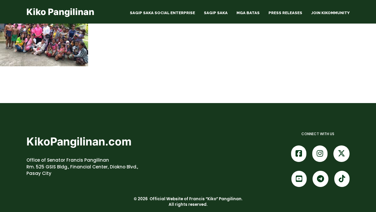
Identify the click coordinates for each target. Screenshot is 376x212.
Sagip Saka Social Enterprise (162, 13)
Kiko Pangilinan (60, 11)
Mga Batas (248, 13)
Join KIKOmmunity (330, 13)
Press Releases (285, 13)
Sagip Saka (216, 13)
